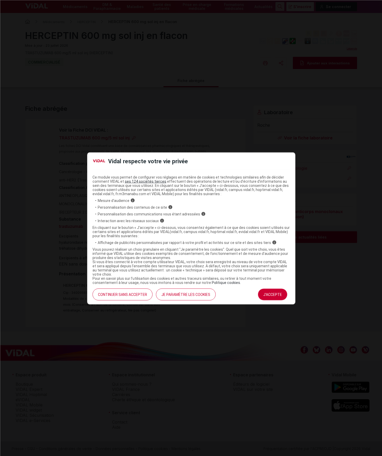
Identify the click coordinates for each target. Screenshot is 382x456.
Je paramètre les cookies (185, 294)
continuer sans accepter (122, 294)
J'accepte (272, 294)
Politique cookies (226, 282)
